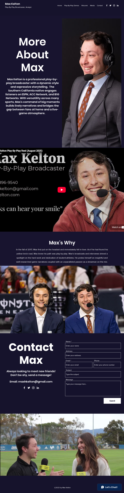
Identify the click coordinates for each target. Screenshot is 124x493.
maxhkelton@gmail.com (35, 381)
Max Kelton (12, 4)
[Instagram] (114, 5)
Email (68, 360)
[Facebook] (107, 5)
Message (69, 379)
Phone (96, 360)
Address (69, 351)
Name (68, 341)
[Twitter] (110, 5)
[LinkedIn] (117, 5)
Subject (69, 370)
